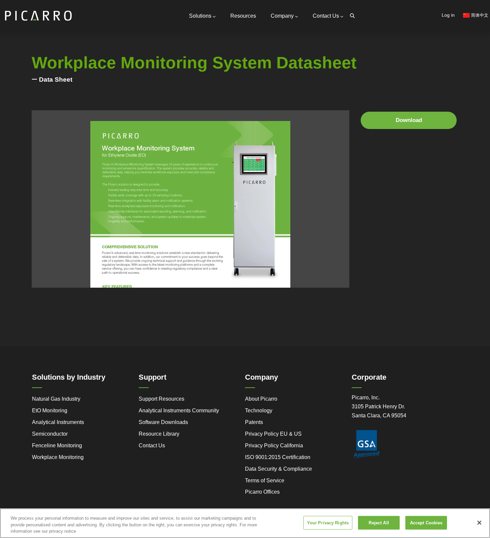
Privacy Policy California (274, 445)
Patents (254, 422)
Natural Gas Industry (56, 399)
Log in (448, 15)
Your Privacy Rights (328, 522)
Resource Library (159, 434)
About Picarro (261, 399)
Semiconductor (50, 434)
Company (282, 16)
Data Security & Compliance (278, 469)
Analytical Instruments (58, 422)
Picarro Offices (262, 492)
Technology (258, 410)
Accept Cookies (426, 522)
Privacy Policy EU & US (273, 434)
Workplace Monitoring (58, 457)
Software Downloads (163, 422)
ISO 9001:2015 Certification (277, 457)
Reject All (379, 522)
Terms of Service (264, 480)
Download (409, 120)
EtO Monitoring (49, 410)
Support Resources (161, 399)
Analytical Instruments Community (179, 410)
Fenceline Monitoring (57, 445)
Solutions (200, 16)
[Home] (38, 13)
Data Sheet (55, 79)
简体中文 (479, 15)
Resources (243, 16)
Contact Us (326, 16)
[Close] (479, 522)
